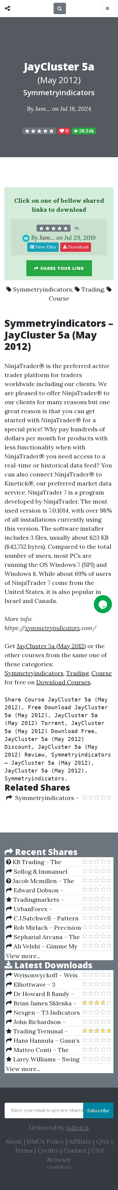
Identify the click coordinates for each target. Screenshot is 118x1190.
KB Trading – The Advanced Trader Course (41, 862)
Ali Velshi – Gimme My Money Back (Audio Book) (42, 946)
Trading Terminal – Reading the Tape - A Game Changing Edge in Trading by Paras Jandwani (40, 1031)
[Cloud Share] (9, 8)
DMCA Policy (45, 1141)
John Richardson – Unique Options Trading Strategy (40, 1022)
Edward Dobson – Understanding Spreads (40, 890)
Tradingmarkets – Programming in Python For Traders (40, 900)
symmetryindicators (52, 628)
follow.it (77, 1127)
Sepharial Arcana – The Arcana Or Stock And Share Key (43, 937)
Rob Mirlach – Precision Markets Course (43, 928)
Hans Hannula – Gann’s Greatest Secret (43, 1041)
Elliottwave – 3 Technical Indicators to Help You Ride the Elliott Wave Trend (41, 985)
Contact (75, 1150)
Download (77, 247)
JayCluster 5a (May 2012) (51, 646)
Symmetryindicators (59, 92)
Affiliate (80, 1141)
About (13, 1141)
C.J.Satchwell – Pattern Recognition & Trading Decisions (42, 918)
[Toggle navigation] (107, 8)
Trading (92, 289)
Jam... (43, 108)
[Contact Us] (103, 604)
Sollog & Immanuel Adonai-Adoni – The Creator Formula (36, 872)
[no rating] (39, 131)
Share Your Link (61, 268)
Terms (24, 1150)
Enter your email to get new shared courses (56, 1110)
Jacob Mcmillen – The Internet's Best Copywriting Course (40, 881)
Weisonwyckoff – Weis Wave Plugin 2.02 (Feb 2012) (42, 975)
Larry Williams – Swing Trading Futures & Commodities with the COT (42, 1059)
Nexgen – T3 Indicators (46, 1012)
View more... (23, 956)
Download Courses (63, 682)
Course (59, 298)
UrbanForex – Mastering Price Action (39, 909)
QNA (103, 1141)
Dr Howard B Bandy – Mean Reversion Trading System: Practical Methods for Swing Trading (40, 994)
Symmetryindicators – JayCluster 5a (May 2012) (42, 798)
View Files (45, 247)
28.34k (86, 131)
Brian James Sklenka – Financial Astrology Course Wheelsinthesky (41, 1003)
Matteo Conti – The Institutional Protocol (37, 1050)
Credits (48, 1150)
